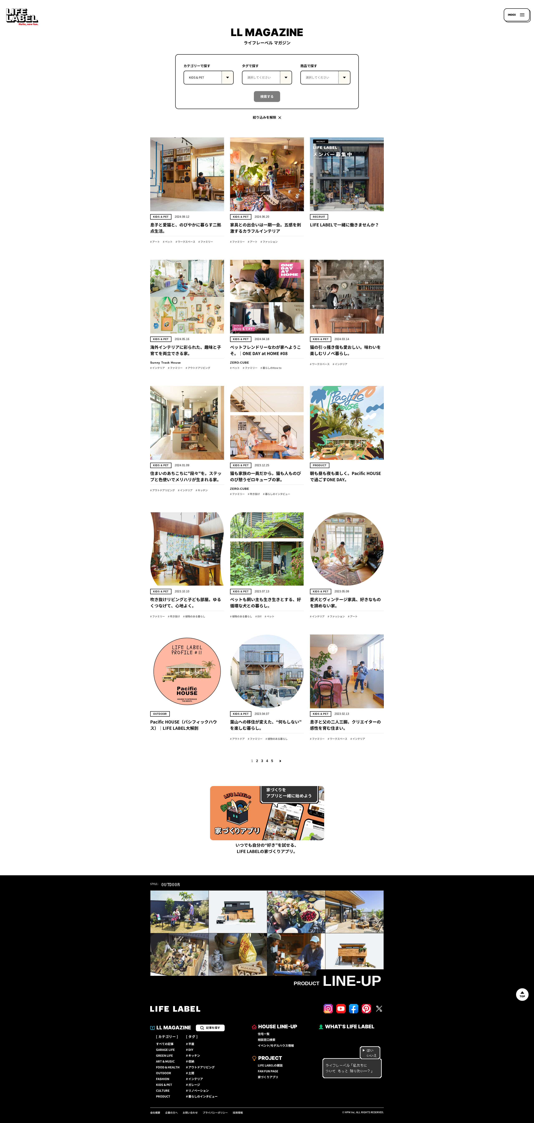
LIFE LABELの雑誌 (270, 1065)
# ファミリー (205, 242)
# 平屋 (190, 1044)
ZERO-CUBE (239, 362)
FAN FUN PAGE (268, 1071)
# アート (155, 242)
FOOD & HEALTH (168, 1067)
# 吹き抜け (254, 494)
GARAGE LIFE (165, 1049)
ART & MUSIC (165, 1061)
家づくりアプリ (268, 1077)
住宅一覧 (264, 1034)
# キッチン (202, 490)
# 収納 (190, 1061)
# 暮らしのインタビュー (276, 494)
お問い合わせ (190, 1113)
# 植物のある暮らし (194, 616)
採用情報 (238, 1113)
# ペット (168, 242)
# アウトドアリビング (198, 368)
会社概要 (155, 1113)
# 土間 (190, 1073)
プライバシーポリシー (215, 1113)
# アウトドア (237, 739)
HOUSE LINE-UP (277, 1026)
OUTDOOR (163, 1073)
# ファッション (269, 242)
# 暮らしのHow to (271, 368)
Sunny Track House (165, 362)
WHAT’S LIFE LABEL (349, 1026)
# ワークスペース (185, 242)
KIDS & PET (161, 216)
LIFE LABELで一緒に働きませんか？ (344, 225)
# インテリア (157, 368)
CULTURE (163, 1090)
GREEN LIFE (164, 1055)
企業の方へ (171, 1113)
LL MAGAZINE (173, 1027)
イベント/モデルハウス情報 (276, 1045)
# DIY (258, 616)
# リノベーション (197, 1090)
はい (370, 1050)
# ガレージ (193, 1084)
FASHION (162, 1079)
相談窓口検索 (266, 1039)
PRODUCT (163, 1096)
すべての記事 (165, 1044)
